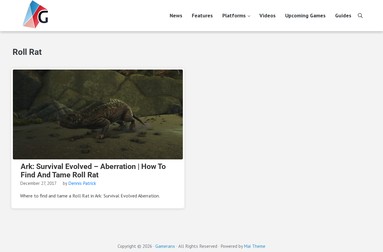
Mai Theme (254, 246)
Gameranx (165, 246)
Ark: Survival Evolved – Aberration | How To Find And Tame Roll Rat (93, 170)
